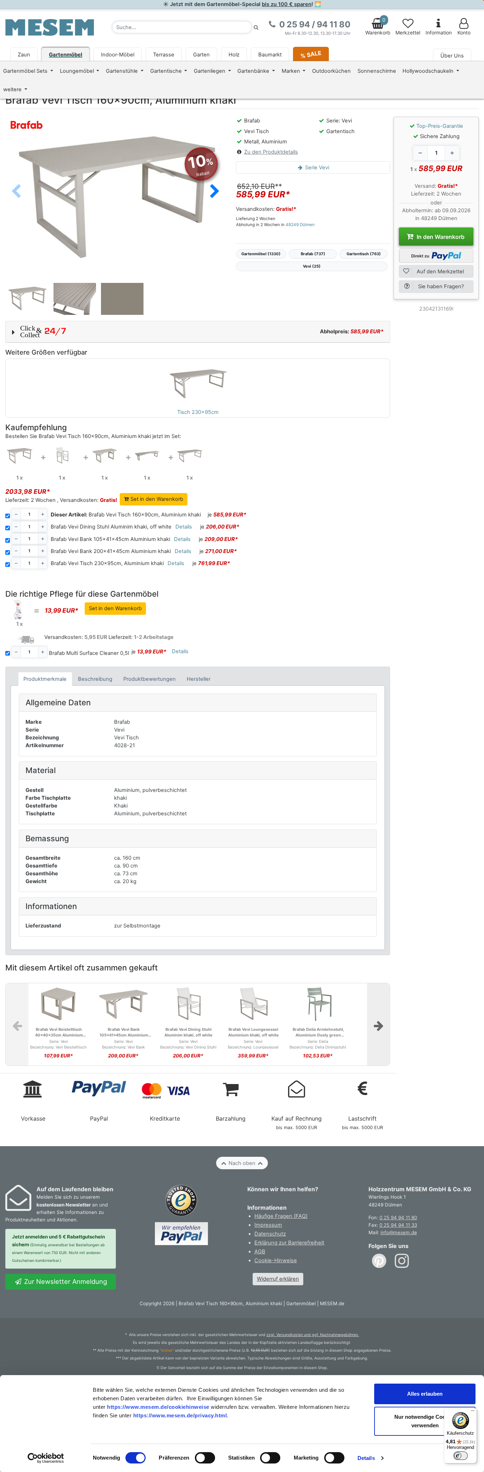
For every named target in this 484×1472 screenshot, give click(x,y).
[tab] (45, 679)
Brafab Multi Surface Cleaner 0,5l (89, 653)
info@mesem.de (399, 1232)
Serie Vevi (316, 167)
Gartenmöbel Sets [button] (26, 71)
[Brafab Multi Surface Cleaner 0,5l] (19, 609)
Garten (201, 54)
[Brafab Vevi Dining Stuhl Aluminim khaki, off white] (62, 456)
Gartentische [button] (166, 71)
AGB (259, 1251)
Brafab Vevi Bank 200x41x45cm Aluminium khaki (111, 551)
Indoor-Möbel (117, 54)
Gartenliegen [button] (210, 71)
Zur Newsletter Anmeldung (64, 1281)
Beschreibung (95, 679)
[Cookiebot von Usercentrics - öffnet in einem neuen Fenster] (46, 1458)
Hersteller (198, 679)
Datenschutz (270, 1234)
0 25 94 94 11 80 (398, 1217)
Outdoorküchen (331, 71)
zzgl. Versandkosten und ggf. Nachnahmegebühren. (312, 1335)
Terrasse (163, 54)
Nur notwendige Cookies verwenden (425, 1421)
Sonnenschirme (377, 71)
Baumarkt (270, 54)
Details (366, 1458)
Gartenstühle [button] (122, 71)
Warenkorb (377, 26)
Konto (464, 32)
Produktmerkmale (45, 679)
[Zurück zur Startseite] (49, 27)
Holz (234, 54)
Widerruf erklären (278, 1279)
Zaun (24, 54)
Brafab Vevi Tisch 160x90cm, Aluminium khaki (126, 514)
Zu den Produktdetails (271, 152)
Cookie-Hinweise (275, 1260)
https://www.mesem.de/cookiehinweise (158, 1407)
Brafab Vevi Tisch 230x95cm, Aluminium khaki (107, 563)
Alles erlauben (425, 1394)
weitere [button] (13, 89)
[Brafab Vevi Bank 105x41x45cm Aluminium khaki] (104, 456)
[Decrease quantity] (420, 153)
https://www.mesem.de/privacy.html (180, 1415)
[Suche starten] (256, 27)
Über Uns (452, 56)
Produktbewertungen (149, 679)
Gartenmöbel (65, 54)
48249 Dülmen (300, 224)
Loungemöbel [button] (77, 71)
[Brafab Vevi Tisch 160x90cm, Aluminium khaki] (19, 456)
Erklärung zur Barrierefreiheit (289, 1243)
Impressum (268, 1225)
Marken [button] (292, 71)
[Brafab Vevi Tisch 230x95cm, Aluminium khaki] (189, 456)
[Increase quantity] (452, 153)
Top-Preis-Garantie (439, 126)
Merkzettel (407, 32)
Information (439, 32)
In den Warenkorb (440, 236)
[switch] (205, 1457)
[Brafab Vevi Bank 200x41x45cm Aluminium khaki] (147, 456)
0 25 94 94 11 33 (398, 1225)
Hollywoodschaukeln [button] (429, 71)
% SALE (311, 54)
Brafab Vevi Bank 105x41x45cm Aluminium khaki (110, 539)
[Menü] (472, 1412)
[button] (215, 191)
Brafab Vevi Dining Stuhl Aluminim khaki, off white (111, 527)
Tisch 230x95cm (198, 412)
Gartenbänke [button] (254, 71)
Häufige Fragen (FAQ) (281, 1216)
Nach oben (242, 1163)
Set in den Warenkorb (156, 499)
